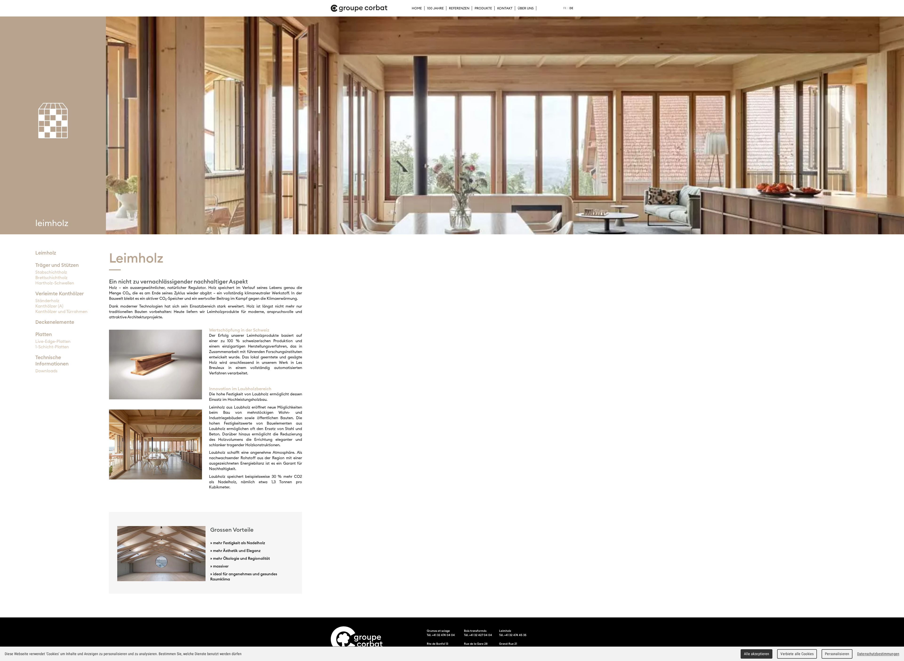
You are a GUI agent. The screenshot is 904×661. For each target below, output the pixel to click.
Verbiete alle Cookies (797, 654)
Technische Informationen (52, 360)
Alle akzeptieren (756, 654)
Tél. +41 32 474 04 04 (441, 635)
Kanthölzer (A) (49, 306)
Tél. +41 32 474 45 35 (512, 635)
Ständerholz (47, 300)
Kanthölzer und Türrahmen (61, 311)
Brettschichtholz (51, 277)
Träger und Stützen (57, 265)
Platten (43, 334)
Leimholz (45, 253)
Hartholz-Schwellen (54, 283)
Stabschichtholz (51, 272)
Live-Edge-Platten (53, 341)
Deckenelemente (54, 322)
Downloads (46, 370)
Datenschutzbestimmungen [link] (878, 654)
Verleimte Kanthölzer (59, 293)
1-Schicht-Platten (52, 346)
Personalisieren (837, 654)
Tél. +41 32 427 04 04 (478, 635)
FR (564, 8)
